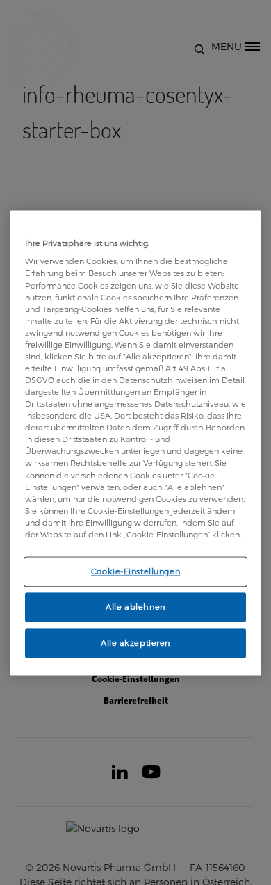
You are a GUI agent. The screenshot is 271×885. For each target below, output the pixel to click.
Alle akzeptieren (135, 642)
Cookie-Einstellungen (135, 571)
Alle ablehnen (135, 606)
